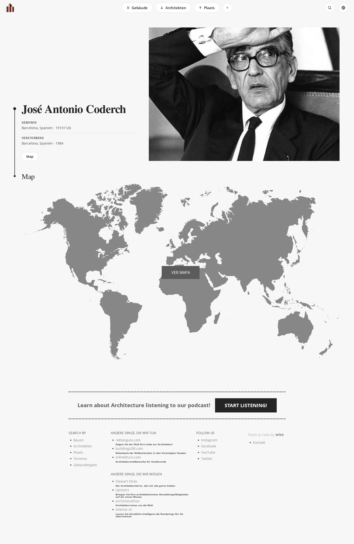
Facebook (208, 446)
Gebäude (140, 7)
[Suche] (329, 8)
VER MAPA (180, 272)
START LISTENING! (246, 405)
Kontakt (259, 442)
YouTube (208, 452)
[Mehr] (227, 8)
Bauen (78, 440)
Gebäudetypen (85, 465)
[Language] (343, 8)
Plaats (209, 7)
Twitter (206, 458)
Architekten (175, 7)
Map (29, 156)
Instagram (209, 440)
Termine (80, 458)
